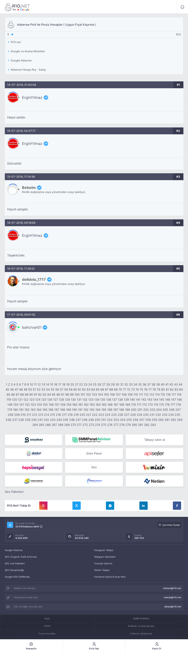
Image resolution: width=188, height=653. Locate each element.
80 (163, 389)
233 (164, 414)
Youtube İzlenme (103, 563)
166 (110, 404)
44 (180, 384)
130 (73, 399)
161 (80, 404)
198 (121, 409)
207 (178, 409)
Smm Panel (94, 453)
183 (33, 409)
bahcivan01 (31, 327)
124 (37, 399)
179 (9, 409)
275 (103, 425)
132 (84, 399)
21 (76, 384)
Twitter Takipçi (102, 570)
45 (7, 389)
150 (15, 404)
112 (146, 394)
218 (70, 414)
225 (114, 414)
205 (165, 409)
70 (120, 389)
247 (78, 420)
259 (154, 420)
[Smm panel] (94, 439)
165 (104, 404)
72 (128, 389)
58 (66, 389)
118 (179, 394)
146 (167, 399)
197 (115, 409)
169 (127, 404)
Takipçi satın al (154, 439)
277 (115, 425)
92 (40, 394)
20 (72, 384)
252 (110, 420)
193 (91, 409)
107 (118, 394)
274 (97, 425)
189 (68, 409)
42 (171, 384)
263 (179, 420)
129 (67, 399)
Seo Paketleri (14, 491)
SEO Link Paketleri (15, 563)
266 (48, 425)
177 (173, 404)
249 (91, 420)
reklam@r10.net (172, 588)
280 (134, 425)
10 (31, 384)
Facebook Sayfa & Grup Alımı (110, 576)
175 (161, 404)
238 (21, 420)
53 (43, 389)
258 (148, 420)
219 (76, 414)
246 (72, 420)
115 (162, 394)
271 (79, 425)
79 (158, 389)
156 (51, 404)
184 (38, 409)
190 (74, 409)
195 (103, 409)
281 (140, 425)
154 (39, 404)
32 (126, 384)
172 (144, 404)
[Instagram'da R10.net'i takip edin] (43, 505)
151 (21, 404)
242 (46, 420)
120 (14, 399)
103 (94, 394)
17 (59, 384)
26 (99, 384)
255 (129, 420)
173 (150, 404)
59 (70, 389)
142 (143, 399)
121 (20, 399)
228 (133, 414)
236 (8, 420)
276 (109, 425)
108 (124, 394)
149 (9, 404)
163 (92, 404)
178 (178, 404)
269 (67, 425)
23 (85, 384)
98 (67, 394)
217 (64, 414)
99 (72, 394)
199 (127, 409)
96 (58, 394)
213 (40, 414)
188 (62, 409)
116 (168, 394)
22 (81, 384)
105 (106, 394)
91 (35, 394)
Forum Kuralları (47, 633)
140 (132, 399)
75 (141, 389)
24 (90, 384)
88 (22, 394)
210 (23, 414)
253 (116, 420)
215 (52, 414)
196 (109, 409)
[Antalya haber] (34, 481)
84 (181, 389)
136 (108, 399)
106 (112, 394)
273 (91, 425)
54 (48, 389)
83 (176, 389)
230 (146, 414)
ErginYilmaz (32, 97)
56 (57, 389)
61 (79, 389)
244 (59, 420)
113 (151, 394)
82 (172, 389)
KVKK (47, 626)
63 (88, 389)
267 (54, 425)
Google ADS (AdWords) (17, 576)
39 (158, 384)
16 (55, 384)
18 (63, 384)
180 (15, 409)
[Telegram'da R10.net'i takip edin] (110, 505)
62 (84, 389)
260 (161, 420)
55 (52, 389)
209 (17, 414)
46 (12, 389)
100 (77, 394)
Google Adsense (13, 550)
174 (156, 404)
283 (153, 425)
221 (88, 414)
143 (149, 399)
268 (60, 425)
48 (21, 389)
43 (176, 384)
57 (61, 389)
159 (68, 404)
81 (167, 389)
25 (95, 384)
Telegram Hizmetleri (105, 556)
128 (61, 399)
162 (86, 404)
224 (107, 414)
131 (79, 399)
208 (10, 414)
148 (179, 399)
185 (44, 409)
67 (106, 389)
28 (108, 384)
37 (149, 384)
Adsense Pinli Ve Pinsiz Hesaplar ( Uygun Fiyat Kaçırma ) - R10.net (17, 6)
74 (137, 389)
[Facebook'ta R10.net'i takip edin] (177, 505)
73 (133, 389)
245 (65, 420)
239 (27, 420)
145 (161, 399)
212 (34, 414)
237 (14, 420)
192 (85, 409)
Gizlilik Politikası (141, 618)
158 (62, 404)
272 (85, 425)
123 (31, 399)
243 (52, 420)
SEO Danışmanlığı (14, 570)
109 (130, 394)
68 (111, 389)
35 (140, 384)
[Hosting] (34, 453)
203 (152, 409)
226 (120, 414)
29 (113, 384)
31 (121, 384)
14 (47, 384)
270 (73, 425)
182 (27, 409)
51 (34, 389)
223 (101, 414)
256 (135, 420)
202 (146, 409)
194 (97, 409)
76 (145, 389)
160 (74, 404)
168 (121, 404)
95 (53, 394)
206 (171, 409)
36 (144, 384)
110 (135, 394)
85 (8, 394)
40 (162, 384)
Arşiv (47, 618)
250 (97, 420)
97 (62, 394)
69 (116, 389)
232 (158, 414)
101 (82, 394)
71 (124, 389)
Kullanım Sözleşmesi (141, 633)
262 (173, 420)
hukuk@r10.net (172, 597)
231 (152, 414)
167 (115, 404)
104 (100, 394)
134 (96, 399)
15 (51, 384)
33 (131, 384)
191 (80, 409)
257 (141, 420)
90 (31, 394)
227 (126, 414)
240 (34, 420)
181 (21, 409)
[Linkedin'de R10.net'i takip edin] (143, 505)
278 (121, 425)
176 (167, 404)
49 (25, 389)
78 (154, 389)
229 (139, 414)
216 (58, 414)
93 (44, 394)
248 (84, 420)
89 (26, 394)
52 (39, 389)
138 (120, 399)
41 (167, 384)
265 (41, 425)
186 (50, 409)
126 (49, 399)
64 (93, 389)
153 (33, 404)
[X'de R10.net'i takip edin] (76, 505)
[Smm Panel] (34, 439)
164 (98, 404)
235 (177, 414)
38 (153, 384)
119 (8, 399)
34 (135, 384)
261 (167, 420)
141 (138, 399)
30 (117, 384)
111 (141, 394)
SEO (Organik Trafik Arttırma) (21, 556)
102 (88, 394)
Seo (94, 467)
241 (40, 420)
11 (35, 384)
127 (55, 399)
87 (17, 394)
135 (102, 399)
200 (133, 409)
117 (173, 394)
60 (75, 389)
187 (56, 409)
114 (157, 394)
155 (45, 404)
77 (150, 389)
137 (114, 399)
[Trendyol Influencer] (154, 467)
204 (159, 409)
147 (173, 399)
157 (57, 404)
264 (35, 425)
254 (122, 420)
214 (46, 414)
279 (128, 425)
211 (29, 414)
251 (103, 420)
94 (49, 394)
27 (103, 384)
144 (155, 399)
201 (139, 409)
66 (102, 389)
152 (27, 404)
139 (126, 399)
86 (13, 394)
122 (25, 399)
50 (30, 389)
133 (90, 399)
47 (16, 389)
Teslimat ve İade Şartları (141, 626)
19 (67, 384)
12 (39, 384)
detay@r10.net (172, 606)
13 (43, 384)
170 (133, 404)
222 (94, 414)
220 (82, 414)
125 (43, 399)
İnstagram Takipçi (103, 550)
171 (139, 404)
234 (171, 414)
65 (98, 389)
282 (146, 425)
